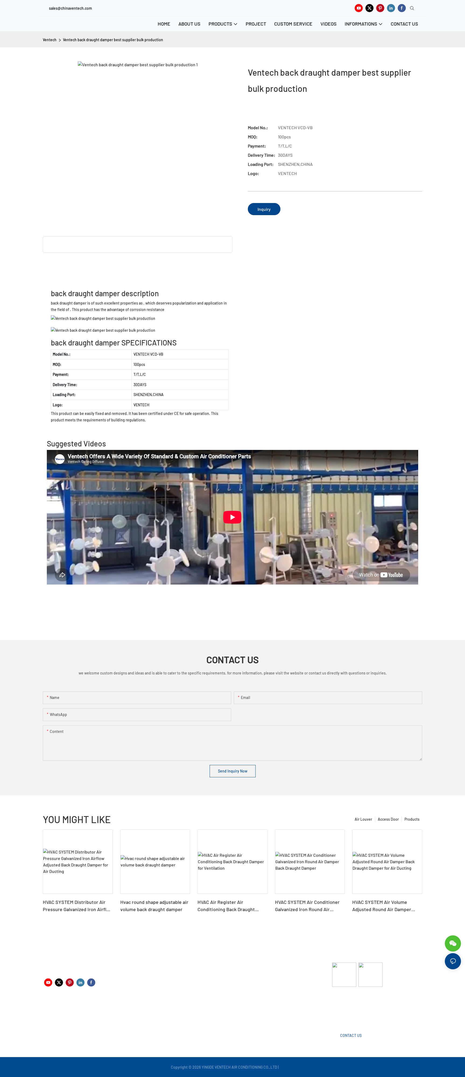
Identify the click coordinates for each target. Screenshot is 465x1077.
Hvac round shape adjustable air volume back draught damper (154, 905)
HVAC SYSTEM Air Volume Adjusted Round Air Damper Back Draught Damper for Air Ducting (382, 906)
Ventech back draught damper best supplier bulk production (113, 39)
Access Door (388, 819)
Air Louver (363, 819)
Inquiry (264, 209)
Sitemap (287, 1067)
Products (412, 819)
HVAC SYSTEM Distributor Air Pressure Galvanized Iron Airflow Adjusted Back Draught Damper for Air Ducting (77, 906)
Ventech (50, 39)
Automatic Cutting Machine (355, 1008)
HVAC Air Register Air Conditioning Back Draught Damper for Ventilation (226, 906)
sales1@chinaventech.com (234, 1012)
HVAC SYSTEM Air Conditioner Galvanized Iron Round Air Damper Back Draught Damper (307, 906)
